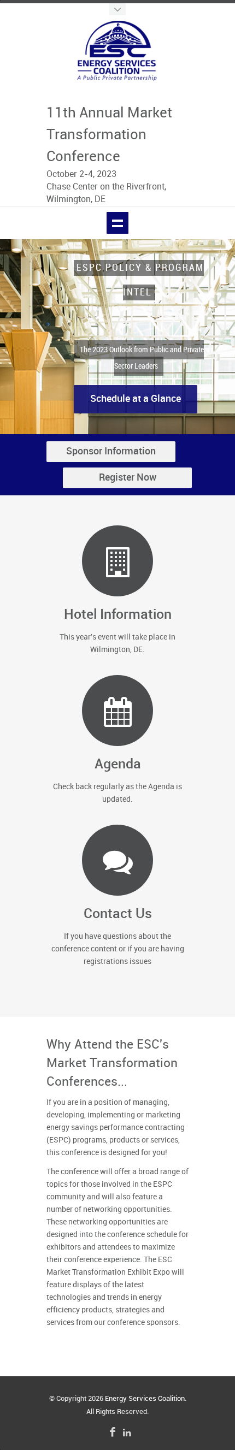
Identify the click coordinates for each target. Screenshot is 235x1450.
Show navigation (117, 223)
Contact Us (118, 914)
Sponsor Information (111, 451)
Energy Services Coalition (145, 1398)
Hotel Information (118, 614)
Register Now (127, 477)
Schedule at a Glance (135, 386)
